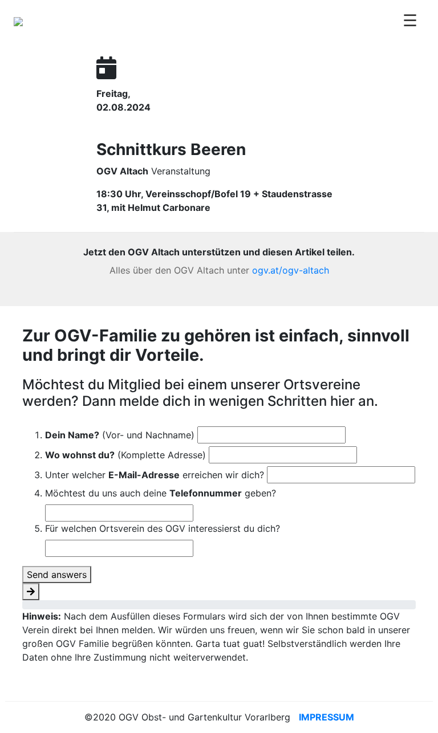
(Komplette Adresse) (125, 455)
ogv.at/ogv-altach (290, 270)
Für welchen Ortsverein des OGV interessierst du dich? (162, 528)
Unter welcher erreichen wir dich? (154, 474)
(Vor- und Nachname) (119, 435)
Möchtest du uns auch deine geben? (160, 493)
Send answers (57, 574)
